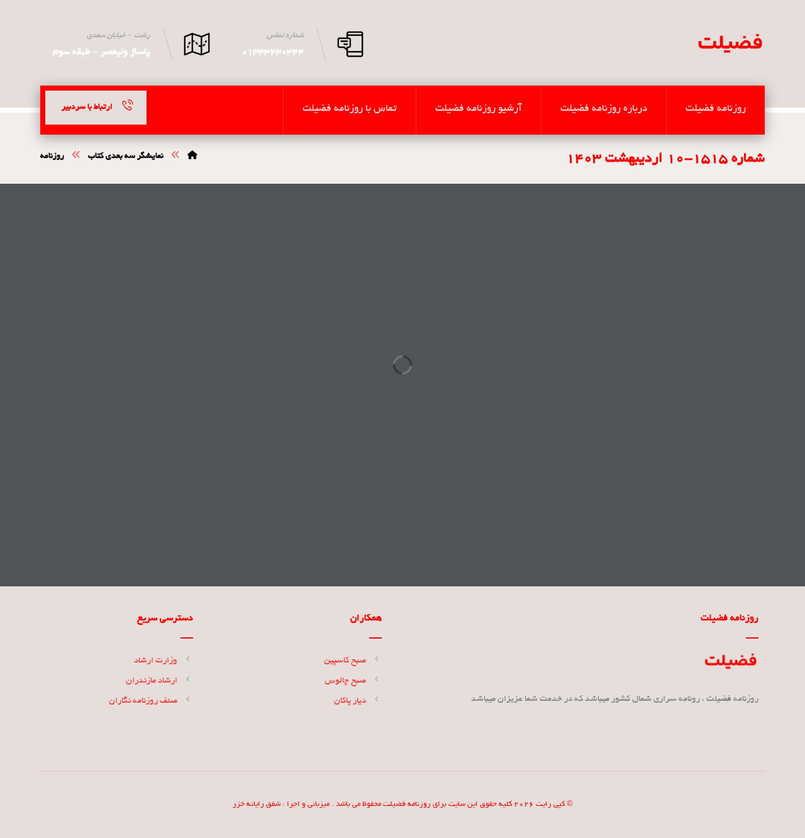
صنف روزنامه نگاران (143, 701)
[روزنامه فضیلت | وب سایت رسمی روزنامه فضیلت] (729, 43)
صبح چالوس (345, 681)
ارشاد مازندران (151, 681)
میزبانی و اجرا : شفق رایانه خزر (281, 804)
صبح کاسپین (345, 661)
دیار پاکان (350, 701)
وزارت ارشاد (155, 661)
